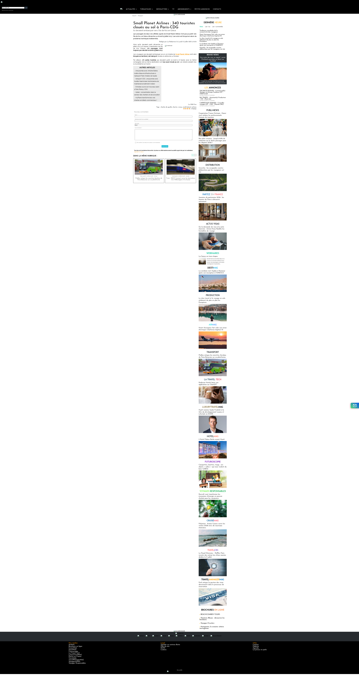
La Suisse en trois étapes (208, 256)
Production (213, 295)
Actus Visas (212, 224)
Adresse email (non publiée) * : (142, 119)
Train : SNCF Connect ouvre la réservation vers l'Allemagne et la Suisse (180, 179)
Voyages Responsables (77, 663)
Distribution (213, 165)
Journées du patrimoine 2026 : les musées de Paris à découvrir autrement (211, 199)
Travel (212, 550)
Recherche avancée (7, 10)
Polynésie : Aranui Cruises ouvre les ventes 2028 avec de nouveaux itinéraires (212, 526)
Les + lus (207, 26)
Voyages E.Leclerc (207, 623)
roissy (180, 107)
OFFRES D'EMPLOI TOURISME (207, 95)
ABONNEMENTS (184, 9)
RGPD (163, 648)
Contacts (217, 9)
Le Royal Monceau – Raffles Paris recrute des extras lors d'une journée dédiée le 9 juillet (212, 555)
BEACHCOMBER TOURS (210, 614)
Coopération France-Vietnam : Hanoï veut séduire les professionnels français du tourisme (212, 115)
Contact (256, 645)
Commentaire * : (139, 127)
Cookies (164, 650)
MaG (212, 407)
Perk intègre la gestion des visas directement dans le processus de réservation (211, 584)
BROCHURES (212, 610)
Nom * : (136, 115)
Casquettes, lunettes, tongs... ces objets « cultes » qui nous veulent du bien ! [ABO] (213, 467)
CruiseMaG (73, 648)
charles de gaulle (166, 107)
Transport (140, 15)
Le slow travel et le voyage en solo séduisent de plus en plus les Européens (211, 40)
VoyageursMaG (74, 661)
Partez (212, 194)
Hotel (212, 436)
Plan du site (165, 646)
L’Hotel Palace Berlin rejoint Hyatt (212, 439)
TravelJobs (73, 658)
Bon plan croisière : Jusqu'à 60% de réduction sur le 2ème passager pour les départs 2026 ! (212, 141)
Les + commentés (217, 26)
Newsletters (162, 9)
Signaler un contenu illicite (170, 645)
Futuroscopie (213, 462)
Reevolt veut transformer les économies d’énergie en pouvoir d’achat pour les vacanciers (210, 496)
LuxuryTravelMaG (75, 655)
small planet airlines (189, 107)
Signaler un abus (139, 151)
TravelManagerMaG (76, 660)
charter (175, 107)
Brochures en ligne (75, 646)
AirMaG (72, 645)
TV (173, 9)
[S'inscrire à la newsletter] (355, 405)
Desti (212, 268)
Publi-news (212, 110)
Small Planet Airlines (182, 54)
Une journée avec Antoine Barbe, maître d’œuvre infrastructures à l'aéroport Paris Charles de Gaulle (146, 73)
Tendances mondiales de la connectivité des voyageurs (209, 31)
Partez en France (75, 656)
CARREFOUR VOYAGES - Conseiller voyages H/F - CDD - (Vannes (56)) (212, 103)
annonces (212, 88)
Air (213, 325)
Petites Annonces (202, 9)
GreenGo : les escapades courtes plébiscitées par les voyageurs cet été (212, 48)
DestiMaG (72, 650)
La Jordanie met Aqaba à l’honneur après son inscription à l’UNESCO (212, 44)
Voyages (213, 491)
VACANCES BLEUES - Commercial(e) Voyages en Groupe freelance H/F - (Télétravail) (212, 92)
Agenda (256, 648)
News (201, 26)
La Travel (212, 380)
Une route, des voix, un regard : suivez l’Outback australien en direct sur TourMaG (212, 59)
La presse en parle (260, 650)
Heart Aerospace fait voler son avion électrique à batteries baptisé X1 (212, 35)
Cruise (213, 521)
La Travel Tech (74, 653)
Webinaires (212, 253)
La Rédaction (171, 41)
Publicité (256, 646)
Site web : (137, 123)
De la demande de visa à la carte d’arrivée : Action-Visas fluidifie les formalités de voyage (211, 229)
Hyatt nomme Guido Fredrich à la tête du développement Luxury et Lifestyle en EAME (211, 412)
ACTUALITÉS (131, 9)
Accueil (134, 15)
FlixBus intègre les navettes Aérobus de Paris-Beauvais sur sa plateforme (148, 179)
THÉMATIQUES (146, 9)
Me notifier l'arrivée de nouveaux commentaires (148, 142)
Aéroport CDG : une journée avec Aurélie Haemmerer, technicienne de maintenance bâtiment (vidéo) (146, 81)
